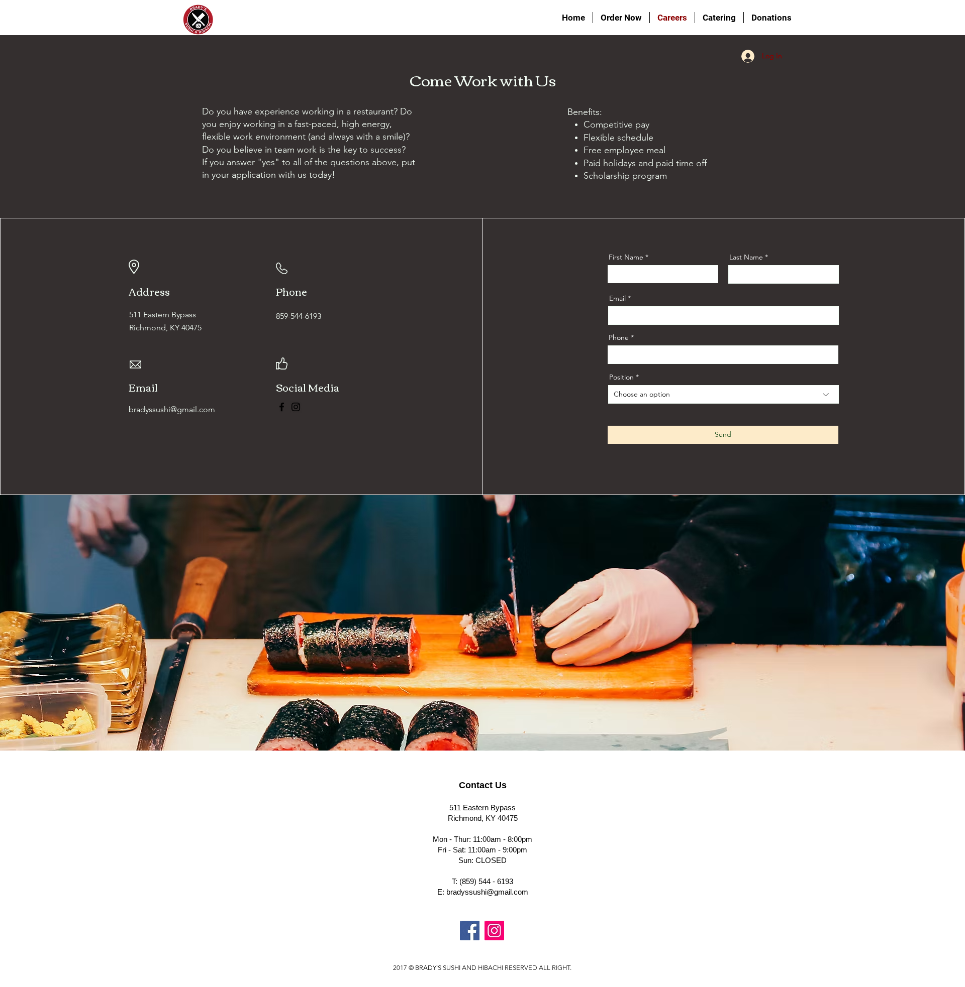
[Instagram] (296, 407)
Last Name (746, 257)
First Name (626, 257)
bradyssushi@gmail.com (487, 892)
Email (617, 298)
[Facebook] (281, 407)
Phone (619, 337)
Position (621, 377)
